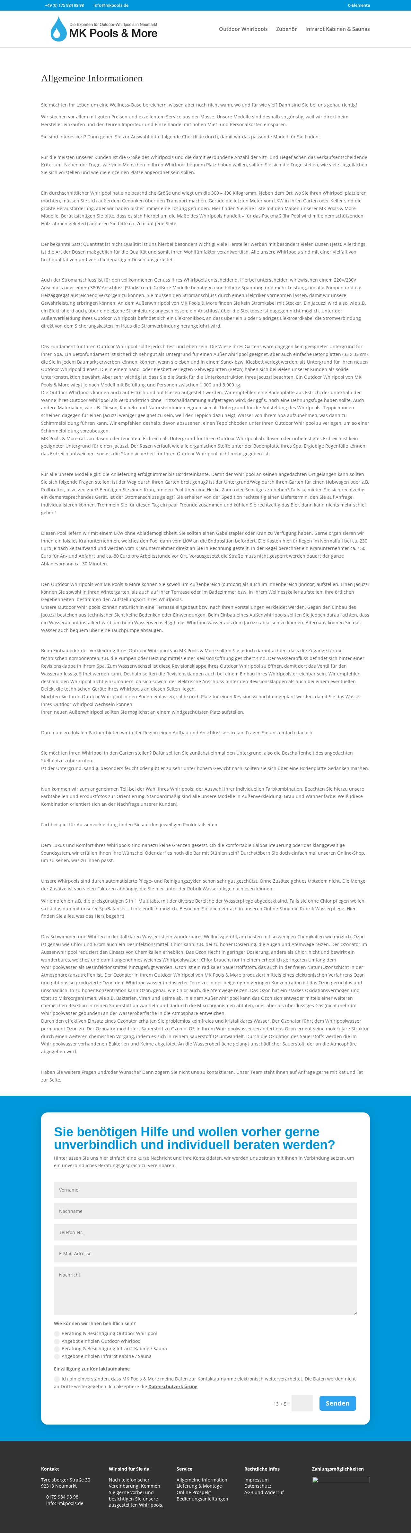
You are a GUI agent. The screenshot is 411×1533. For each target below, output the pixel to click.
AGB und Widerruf (264, 1492)
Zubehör (286, 30)
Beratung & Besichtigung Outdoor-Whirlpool (109, 1333)
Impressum (256, 1480)
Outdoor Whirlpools (243, 30)
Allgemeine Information (202, 1480)
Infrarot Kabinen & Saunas (337, 30)
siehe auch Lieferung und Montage (124, 464)
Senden (338, 1403)
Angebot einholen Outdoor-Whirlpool (102, 1341)
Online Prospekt (194, 1492)
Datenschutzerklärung (172, 1386)
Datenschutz (257, 1486)
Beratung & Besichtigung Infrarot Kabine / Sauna (114, 1348)
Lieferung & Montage (199, 1486)
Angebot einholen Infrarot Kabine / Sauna (107, 1356)
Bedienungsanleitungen (202, 1499)
